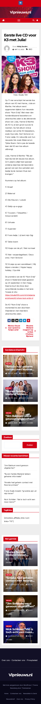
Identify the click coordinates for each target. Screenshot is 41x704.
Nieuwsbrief (10, 699)
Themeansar (26, 688)
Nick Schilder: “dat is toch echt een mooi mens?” (19, 632)
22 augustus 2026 (16, 636)
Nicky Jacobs (22, 46)
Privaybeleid (32, 660)
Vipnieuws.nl (20, 12)
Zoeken (8, 437)
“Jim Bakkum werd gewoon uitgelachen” (20, 417)
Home (6, 693)
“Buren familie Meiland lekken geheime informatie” (19, 394)
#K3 (30, 49)
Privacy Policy (30, 699)
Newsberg (13, 688)
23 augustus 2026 (16, 559)
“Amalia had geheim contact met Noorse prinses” (19, 369)
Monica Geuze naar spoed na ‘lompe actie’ (14, 328)
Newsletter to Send (30, 693)
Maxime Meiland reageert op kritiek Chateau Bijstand (28, 331)
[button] (33, 20)
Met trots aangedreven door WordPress (17, 685)
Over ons (6, 660)
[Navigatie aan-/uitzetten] (18, 20)
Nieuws (8, 363)
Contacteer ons (18, 660)
